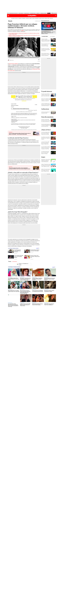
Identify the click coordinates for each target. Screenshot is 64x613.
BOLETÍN (51, 18)
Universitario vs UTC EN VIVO (14, 13)
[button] (8, 15)
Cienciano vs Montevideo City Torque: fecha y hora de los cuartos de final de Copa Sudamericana (45, 121)
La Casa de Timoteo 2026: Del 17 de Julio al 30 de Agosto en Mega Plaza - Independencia (45, 143)
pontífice (22, 30)
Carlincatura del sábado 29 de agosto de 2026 (45, 112)
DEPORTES (37, 18)
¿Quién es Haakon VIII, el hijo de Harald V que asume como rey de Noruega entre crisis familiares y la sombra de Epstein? (24, 36)
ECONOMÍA (23, 18)
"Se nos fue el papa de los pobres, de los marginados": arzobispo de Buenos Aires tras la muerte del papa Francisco (19, 168)
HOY (7, 13)
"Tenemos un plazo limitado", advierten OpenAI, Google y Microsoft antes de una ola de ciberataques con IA (45, 41)
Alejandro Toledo (32, 13)
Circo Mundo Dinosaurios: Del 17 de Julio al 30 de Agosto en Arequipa (45, 152)
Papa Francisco (15, 261)
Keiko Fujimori (21, 13)
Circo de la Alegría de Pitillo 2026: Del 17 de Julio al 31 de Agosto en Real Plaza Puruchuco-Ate (45, 148)
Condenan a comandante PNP (45, 13)
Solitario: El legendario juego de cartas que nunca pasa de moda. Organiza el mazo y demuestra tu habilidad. (45, 166)
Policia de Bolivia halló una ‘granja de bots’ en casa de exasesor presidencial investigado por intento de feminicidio (45, 55)
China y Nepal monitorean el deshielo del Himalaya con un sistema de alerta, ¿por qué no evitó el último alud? (24, 34)
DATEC (48, 18)
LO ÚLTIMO (13, 18)
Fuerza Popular (26, 13)
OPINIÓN (19, 18)
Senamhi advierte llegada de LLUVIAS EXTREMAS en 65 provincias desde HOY (45, 125)
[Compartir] (39, 60)
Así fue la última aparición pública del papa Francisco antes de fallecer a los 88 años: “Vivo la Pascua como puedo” (20, 134)
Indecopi (38, 13)
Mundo (10, 21)
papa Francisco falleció (13, 63)
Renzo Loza (12, 60)
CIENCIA (33, 18)
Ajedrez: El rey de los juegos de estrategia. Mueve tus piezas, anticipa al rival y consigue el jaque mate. (45, 171)
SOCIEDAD (27, 18)
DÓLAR (46, 18)
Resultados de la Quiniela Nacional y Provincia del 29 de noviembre (45, 49)
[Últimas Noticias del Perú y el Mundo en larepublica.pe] (32, 15)
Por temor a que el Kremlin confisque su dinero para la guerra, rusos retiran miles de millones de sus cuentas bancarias (45, 96)
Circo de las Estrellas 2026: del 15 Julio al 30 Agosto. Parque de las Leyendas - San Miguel (45, 134)
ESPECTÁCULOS (41, 18)
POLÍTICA (16, 18)
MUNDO (30, 18)
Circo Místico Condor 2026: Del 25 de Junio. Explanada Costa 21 (45, 138)
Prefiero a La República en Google (23, 264)
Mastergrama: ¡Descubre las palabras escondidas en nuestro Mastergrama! (45, 160)
